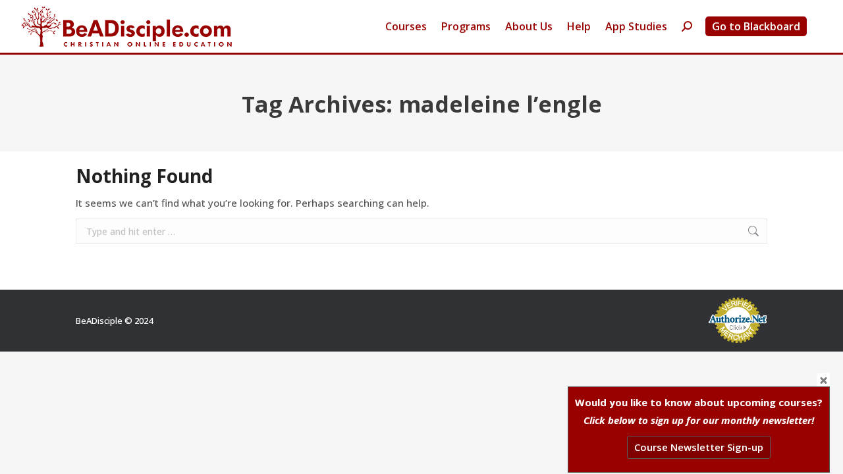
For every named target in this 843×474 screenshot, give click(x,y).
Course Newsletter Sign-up (698, 447)
